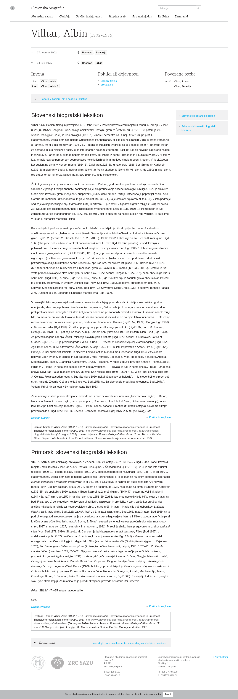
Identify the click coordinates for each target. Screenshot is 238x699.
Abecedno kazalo (42, 16)
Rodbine (163, 16)
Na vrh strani (221, 657)
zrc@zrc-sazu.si (169, 675)
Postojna (87, 52)
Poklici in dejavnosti (89, 16)
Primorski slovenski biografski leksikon (198, 128)
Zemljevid (181, 16)
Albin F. (54, 86)
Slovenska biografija (47, 8)
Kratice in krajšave (160, 417)
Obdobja (64, 16)
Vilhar (44, 81)
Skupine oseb (117, 16)
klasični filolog (109, 80)
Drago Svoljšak (40, 606)
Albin (53, 81)
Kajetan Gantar (40, 417)
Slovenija (101, 52)
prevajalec (107, 84)
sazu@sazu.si (113, 675)
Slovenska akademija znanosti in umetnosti (125, 657)
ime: (34, 86)
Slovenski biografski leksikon (198, 115)
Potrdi (168, 694)
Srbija (99, 62)
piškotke (101, 694)
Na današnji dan (142, 16)
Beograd (87, 62)
